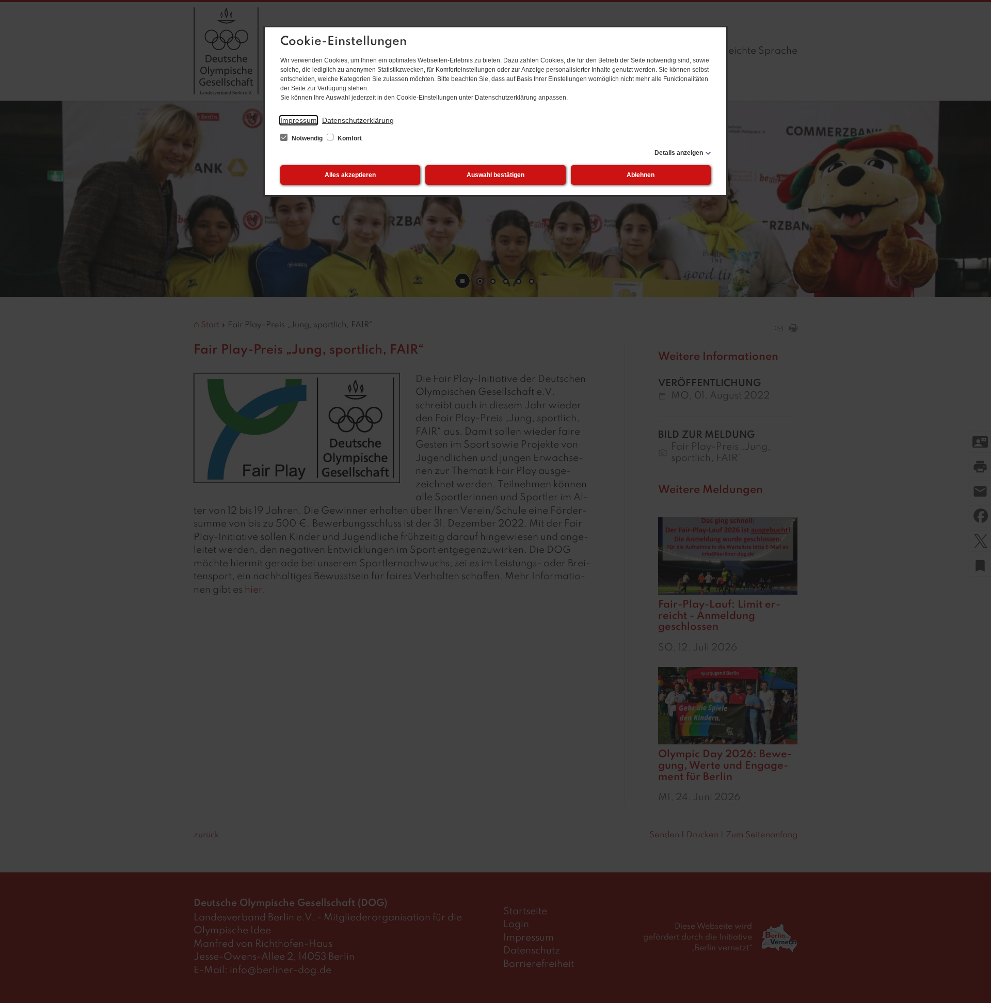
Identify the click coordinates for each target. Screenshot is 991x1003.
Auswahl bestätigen (495, 175)
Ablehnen (640, 175)
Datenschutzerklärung (358, 120)
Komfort (349, 138)
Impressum (298, 120)
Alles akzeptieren (350, 175)
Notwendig (307, 138)
